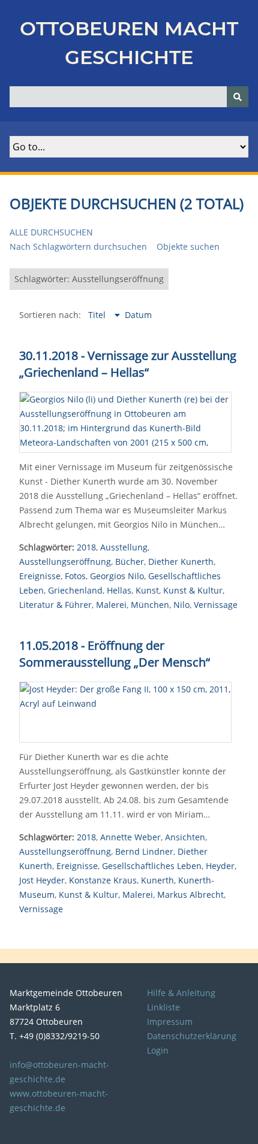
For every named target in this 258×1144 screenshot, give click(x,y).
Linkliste (163, 1007)
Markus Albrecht (190, 894)
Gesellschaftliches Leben (152, 865)
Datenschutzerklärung (191, 1036)
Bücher (129, 561)
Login (158, 1050)
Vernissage (216, 604)
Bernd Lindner (144, 851)
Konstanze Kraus (103, 880)
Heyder (220, 865)
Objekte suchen (188, 246)
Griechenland (75, 590)
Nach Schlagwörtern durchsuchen (78, 246)
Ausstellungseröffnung (65, 561)
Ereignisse (40, 576)
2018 (86, 547)
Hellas (119, 590)
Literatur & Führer (55, 604)
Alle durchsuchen (51, 232)
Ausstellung (124, 547)
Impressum (170, 1021)
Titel (98, 314)
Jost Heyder (42, 880)
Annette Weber (130, 837)
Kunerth (157, 880)
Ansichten (185, 837)
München (150, 604)
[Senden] (237, 96)
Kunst (147, 590)
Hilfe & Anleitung (181, 992)
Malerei (111, 604)
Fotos (75, 576)
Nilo (181, 604)
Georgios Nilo (117, 576)
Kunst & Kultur (193, 590)
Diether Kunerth (181, 561)
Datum (138, 314)
